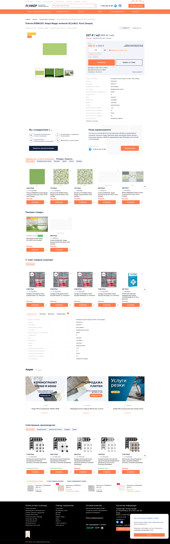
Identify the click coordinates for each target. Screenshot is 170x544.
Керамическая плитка (117, 89)
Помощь (68, 1)
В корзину (102, 62)
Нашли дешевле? (137, 72)
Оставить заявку (136, 6)
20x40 (112, 92)
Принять (149, 535)
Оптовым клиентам (62, 11)
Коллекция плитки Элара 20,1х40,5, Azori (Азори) (125, 78)
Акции (100, 11)
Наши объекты (60, 1)
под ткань (113, 102)
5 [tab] (110, 185)
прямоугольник (115, 105)
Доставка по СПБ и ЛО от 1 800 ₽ (97, 67)
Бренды (81, 11)
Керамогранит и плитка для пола (35, 510)
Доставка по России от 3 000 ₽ (97, 69)
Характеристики (31, 28)
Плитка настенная (31, 508)
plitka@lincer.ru (120, 519)
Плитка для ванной (31, 521)
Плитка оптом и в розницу (36, 505)
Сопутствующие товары (58, 28)
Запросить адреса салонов (128, 529)
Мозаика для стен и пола (33, 525)
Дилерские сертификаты (93, 512)
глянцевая (114, 99)
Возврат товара (60, 516)
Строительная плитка (32, 514)
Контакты (84, 1)
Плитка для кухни (31, 523)
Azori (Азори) (114, 86)
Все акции (39, 370)
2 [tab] (37, 185)
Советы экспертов (48, 1)
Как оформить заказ (61, 510)
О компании (29, 1)
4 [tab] (109, 185)
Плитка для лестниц (31, 519)
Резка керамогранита (118, 11)
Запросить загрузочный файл (43, 148)
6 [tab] (111, 185)
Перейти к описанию (92, 121)
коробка (91, 53)
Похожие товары (43, 28)
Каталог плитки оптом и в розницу (39, 11)
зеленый (113, 97)
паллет (98, 53)
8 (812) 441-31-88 (99, 149)
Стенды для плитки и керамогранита (96, 510)
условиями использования (141, 530)
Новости (38, 1)
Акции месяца (71, 28)
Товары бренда (64, 159)
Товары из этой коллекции (40, 159)
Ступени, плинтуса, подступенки (35, 512)
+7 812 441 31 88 (106, 6)
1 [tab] (36, 185)
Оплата (58, 514)
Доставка (77, 1)
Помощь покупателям (64, 505)
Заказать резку (130, 148)
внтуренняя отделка (116, 118)
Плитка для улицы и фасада (34, 516)
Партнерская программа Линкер (95, 508)
